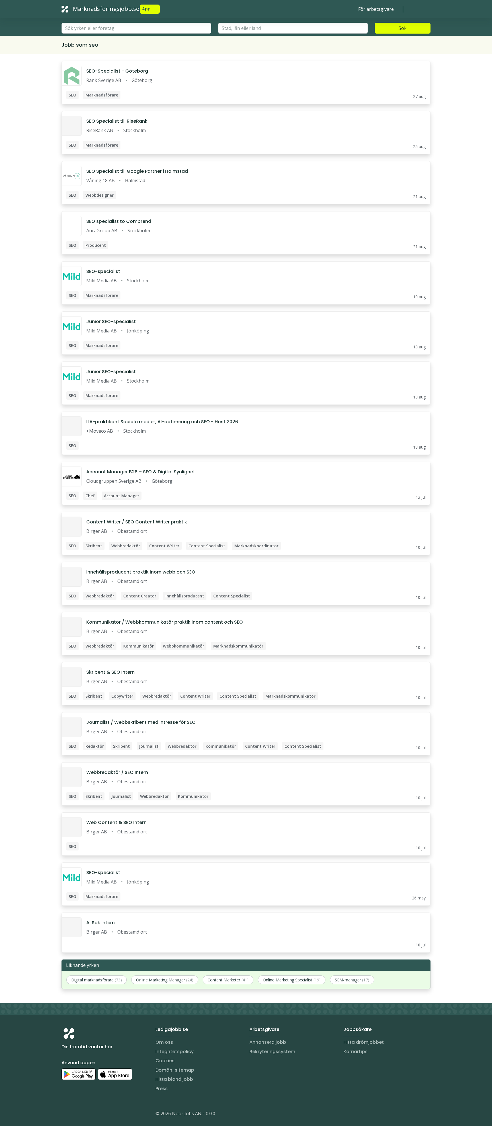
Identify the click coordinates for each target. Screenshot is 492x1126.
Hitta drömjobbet (363, 1042)
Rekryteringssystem (272, 1051)
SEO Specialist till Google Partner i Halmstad (137, 171)
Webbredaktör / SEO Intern (117, 772)
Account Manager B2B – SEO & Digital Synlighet (140, 472)
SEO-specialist (103, 271)
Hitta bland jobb (174, 1079)
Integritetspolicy (174, 1051)
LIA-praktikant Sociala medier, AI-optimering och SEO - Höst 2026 (162, 421)
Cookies (165, 1060)
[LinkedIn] (77, 1114)
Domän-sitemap (174, 1070)
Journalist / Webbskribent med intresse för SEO (141, 722)
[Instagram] (66, 1114)
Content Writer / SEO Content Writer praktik (136, 522)
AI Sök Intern (100, 922)
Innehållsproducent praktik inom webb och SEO (140, 572)
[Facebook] (88, 1114)
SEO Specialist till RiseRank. (117, 121)
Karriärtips (355, 1051)
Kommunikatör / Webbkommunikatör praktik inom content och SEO (164, 622)
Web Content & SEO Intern (116, 822)
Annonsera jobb (267, 1042)
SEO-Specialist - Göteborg (117, 71)
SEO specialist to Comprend (118, 221)
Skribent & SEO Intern (110, 672)
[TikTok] (100, 1114)
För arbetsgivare (376, 9)
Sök (403, 28)
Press (161, 1088)
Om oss (164, 1042)
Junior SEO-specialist (111, 321)
